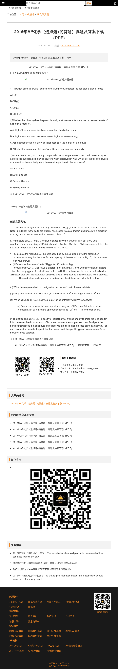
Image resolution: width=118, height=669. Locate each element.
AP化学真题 (43, 14)
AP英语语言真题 (73, 645)
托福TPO (14, 607)
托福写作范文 (54, 601)
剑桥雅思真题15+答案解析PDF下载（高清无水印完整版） (42, 569)
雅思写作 (32, 616)
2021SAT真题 (35, 636)
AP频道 (30, 14)
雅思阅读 (14, 616)
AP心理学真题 (16, 651)
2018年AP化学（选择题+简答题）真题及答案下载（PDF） (43, 429)
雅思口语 (14, 621)
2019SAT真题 (72, 631)
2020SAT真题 (16, 636)
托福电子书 (34, 607)
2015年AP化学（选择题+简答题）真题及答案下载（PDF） (43, 442)
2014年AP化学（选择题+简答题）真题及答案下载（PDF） (43, 448)
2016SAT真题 (16, 631)
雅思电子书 (34, 621)
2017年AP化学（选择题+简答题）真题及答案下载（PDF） (43, 435)
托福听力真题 (16, 601)
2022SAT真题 (54, 636)
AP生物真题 (53, 645)
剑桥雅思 (51, 616)
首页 (21, 14)
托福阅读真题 (35, 601)
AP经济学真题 (32, 8)
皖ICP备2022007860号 (59, 665)
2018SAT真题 (54, 631)
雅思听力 (70, 616)
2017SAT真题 (35, 631)
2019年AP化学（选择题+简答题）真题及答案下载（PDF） (43, 423)
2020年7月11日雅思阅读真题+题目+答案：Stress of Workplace (45, 563)
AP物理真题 (15, 8)
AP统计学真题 (35, 645)
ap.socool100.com (70, 45)
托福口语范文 (72, 601)
